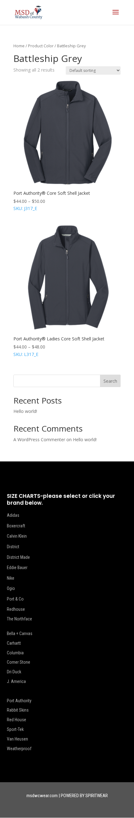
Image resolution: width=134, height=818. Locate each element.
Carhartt (14, 643)
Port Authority (19, 700)
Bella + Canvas (19, 633)
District (13, 546)
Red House (16, 719)
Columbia (15, 652)
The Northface (19, 618)
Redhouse (16, 609)
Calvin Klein (17, 536)
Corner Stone (18, 662)
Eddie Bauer (17, 567)
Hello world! (25, 411)
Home (19, 46)
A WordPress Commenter (39, 439)
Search (110, 381)
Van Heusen (17, 738)
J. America (16, 681)
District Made (18, 557)
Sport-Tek (15, 729)
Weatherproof (19, 748)
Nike (10, 578)
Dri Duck (14, 671)
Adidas (13, 515)
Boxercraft (16, 525)
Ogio (11, 588)
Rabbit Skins (18, 710)
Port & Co (15, 598)
